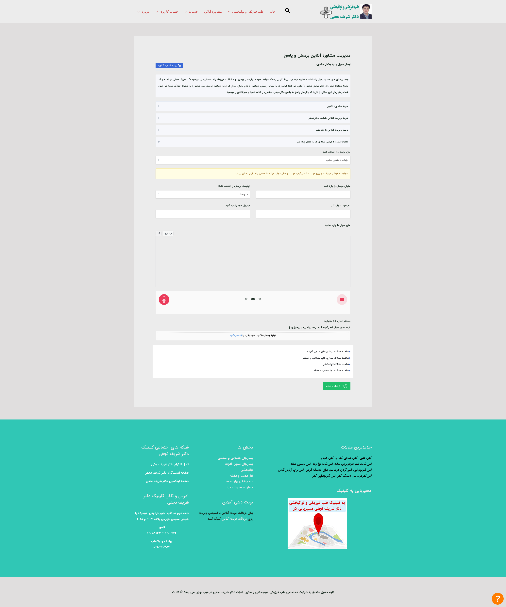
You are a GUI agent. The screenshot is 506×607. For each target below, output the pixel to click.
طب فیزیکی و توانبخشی (247, 11)
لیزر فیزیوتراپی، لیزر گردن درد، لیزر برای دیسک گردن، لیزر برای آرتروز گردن (325, 469)
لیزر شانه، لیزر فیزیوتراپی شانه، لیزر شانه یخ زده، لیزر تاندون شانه (331, 463)
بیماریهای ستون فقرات (239, 463)
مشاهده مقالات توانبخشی (336, 364)
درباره (145, 11)
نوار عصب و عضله (241, 475)
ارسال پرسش (333, 386)
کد (158, 233)
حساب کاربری (169, 11)
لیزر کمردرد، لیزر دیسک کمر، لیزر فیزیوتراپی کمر (342, 475)
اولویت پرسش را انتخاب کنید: (234, 186)
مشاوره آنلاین (213, 11)
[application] (230, 11)
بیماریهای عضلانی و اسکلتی (235, 457)
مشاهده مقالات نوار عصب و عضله (332, 371)
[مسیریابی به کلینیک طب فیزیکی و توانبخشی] (317, 523)
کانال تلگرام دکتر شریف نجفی (170, 464)
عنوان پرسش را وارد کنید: (337, 186)
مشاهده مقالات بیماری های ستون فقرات (328, 352)
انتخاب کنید (235, 335)
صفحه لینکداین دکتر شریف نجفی (167, 481)
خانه (272, 11)
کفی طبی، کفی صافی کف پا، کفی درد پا (346, 457)
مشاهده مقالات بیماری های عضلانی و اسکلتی (326, 358)
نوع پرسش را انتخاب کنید (336, 152)
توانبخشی (247, 469)
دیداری (168, 233)
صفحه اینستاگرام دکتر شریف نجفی (166, 472)
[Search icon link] (287, 12)
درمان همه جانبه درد (240, 487)
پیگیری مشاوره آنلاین (169, 65)
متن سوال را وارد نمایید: (337, 225)
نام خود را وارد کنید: (339, 206)
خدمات (193, 11)
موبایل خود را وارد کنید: (237, 206)
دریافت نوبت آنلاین (234, 518)
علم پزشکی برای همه (239, 481)
